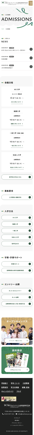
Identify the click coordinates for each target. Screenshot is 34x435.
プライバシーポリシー (17, 423)
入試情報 (26, 383)
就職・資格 (25, 387)
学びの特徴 (15, 387)
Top (2, 29)
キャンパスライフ (7, 391)
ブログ (18, 391)
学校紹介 (4, 383)
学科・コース (15, 383)
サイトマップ (17, 418)
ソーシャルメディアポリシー (17, 425)
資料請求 (17, 420)
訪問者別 (4, 387)
